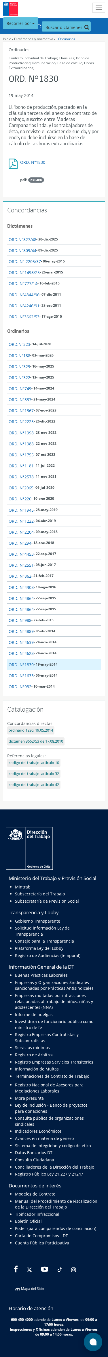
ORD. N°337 (20, 399)
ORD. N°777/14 (23, 283)
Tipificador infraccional (37, 1214)
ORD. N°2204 (21, 532)
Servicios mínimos (32, 1047)
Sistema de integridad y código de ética (53, 1145)
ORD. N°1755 (21, 455)
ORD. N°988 (20, 620)
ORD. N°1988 (21, 444)
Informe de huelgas (34, 1014)
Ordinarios (66, 38)
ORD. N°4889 (21, 631)
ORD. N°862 (20, 576)
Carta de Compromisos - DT (41, 1235)
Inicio (7, 38)
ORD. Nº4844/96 (24, 295)
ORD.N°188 (19, 355)
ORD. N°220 (20, 499)
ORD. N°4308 (21, 587)
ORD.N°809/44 (22, 250)
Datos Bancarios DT (33, 1152)
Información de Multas (37, 1069)
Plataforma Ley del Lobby (39, 948)
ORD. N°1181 (21, 466)
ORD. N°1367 (21, 410)
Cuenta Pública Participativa (42, 1243)
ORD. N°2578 (21, 477)
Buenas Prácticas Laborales (41, 975)
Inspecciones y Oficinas (30, 1329)
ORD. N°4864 (21, 598)
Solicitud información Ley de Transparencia (42, 931)
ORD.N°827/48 (22, 239)
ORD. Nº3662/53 (24, 316)
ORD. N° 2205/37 (25, 261)
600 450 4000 (22, 1319)
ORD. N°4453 (21, 554)
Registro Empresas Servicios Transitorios (54, 1062)
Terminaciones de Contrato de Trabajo (52, 1076)
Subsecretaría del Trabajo (40, 894)
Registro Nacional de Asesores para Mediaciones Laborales (49, 1087)
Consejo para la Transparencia (44, 941)
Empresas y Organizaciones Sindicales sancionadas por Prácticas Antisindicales (54, 985)
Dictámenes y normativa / (34, 38)
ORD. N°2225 (21, 421)
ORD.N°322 (19, 377)
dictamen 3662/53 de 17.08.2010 (36, 741)
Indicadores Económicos (38, 1131)
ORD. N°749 (20, 388)
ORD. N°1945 (21, 510)
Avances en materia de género (44, 1138)
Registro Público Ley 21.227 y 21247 (49, 1174)
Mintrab (23, 887)
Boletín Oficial (28, 1221)
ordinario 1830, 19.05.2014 (31, 730)
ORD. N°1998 (21, 433)
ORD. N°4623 (21, 653)
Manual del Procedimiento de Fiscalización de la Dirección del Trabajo (56, 1204)
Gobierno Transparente (37, 921)
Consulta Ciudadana (34, 1160)
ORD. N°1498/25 (24, 272)
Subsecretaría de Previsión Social (47, 901)
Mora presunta (29, 1098)
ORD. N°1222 (21, 521)
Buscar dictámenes (65, 27)
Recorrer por (19, 23)
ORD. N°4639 (21, 642)
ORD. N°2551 (21, 565)
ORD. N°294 (20, 543)
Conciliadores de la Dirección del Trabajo (54, 1167)
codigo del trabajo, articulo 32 (34, 773)
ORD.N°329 (19, 366)
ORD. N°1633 (21, 675)
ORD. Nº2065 (21, 488)
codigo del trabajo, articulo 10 (34, 762)
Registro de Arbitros (34, 1054)
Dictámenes (20, 226)
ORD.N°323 (19, 344)
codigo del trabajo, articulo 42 (34, 784)
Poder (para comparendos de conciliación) (55, 1228)
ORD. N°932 (20, 686)
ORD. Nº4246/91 (24, 306)
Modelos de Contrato (35, 1194)
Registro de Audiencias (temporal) (47, 955)
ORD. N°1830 (32, 162)
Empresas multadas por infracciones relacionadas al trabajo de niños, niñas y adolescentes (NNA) (54, 1001)
